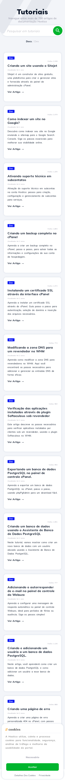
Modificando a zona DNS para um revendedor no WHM (30, 349)
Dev (11, 58)
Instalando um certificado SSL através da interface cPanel (30, 292)
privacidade (44, 775)
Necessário (32, 757)
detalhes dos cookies (25, 775)
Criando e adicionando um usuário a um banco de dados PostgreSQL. (30, 651)
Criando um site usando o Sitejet (32, 65)
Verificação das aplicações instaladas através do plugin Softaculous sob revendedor (29, 412)
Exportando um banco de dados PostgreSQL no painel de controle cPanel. (32, 473)
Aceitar (32, 766)
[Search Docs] (57, 30)
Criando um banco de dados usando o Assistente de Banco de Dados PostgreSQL (30, 530)
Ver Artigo (14, 91)
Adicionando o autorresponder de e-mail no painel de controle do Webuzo (31, 591)
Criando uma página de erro (29, 709)
